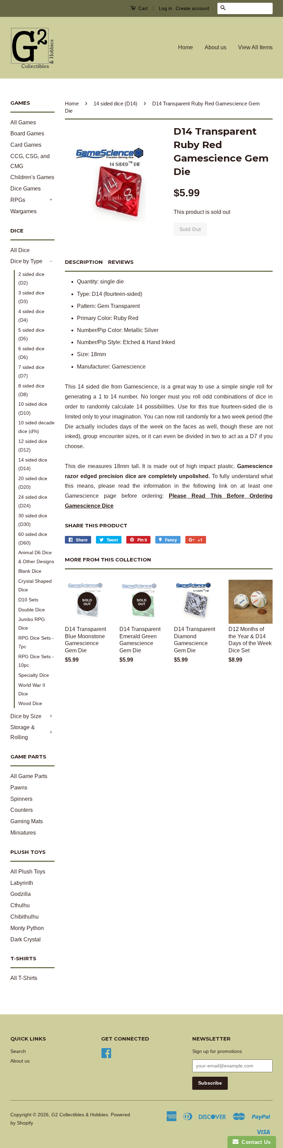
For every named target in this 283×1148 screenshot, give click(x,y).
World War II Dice (31, 689)
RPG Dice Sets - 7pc (36, 642)
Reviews (121, 262)
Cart (142, 8)
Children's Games (32, 177)
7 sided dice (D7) (31, 371)
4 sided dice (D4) (31, 316)
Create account (192, 8)
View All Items (255, 47)
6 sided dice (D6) (31, 353)
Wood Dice (30, 703)
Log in (165, 8)
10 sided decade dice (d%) (36, 427)
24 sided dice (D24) (32, 501)
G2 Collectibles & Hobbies (79, 1114)
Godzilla (20, 894)
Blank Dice (29, 571)
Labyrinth (21, 883)
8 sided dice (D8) (31, 390)
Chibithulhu (24, 917)
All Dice (20, 250)
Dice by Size (25, 716)
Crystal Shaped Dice (35, 585)
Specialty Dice (33, 675)
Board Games (27, 133)
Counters (21, 810)
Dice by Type (26, 261)
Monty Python (27, 928)
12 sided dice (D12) (32, 445)
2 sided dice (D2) (31, 278)
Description (84, 262)
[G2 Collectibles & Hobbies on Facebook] (106, 1052)
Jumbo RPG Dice (31, 624)
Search (18, 1051)
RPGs (17, 200)
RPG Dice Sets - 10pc (36, 661)
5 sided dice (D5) (31, 334)
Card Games (25, 145)
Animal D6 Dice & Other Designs (36, 557)
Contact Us (254, 1142)
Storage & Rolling (22, 732)
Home (185, 47)
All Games (23, 122)
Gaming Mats (26, 821)
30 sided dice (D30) (32, 520)
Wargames (23, 211)
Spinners (21, 799)
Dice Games (25, 189)
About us (215, 47)
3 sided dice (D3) (31, 297)
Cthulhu (20, 905)
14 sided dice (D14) (32, 464)
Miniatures (23, 833)
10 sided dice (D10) (32, 408)
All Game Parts (28, 776)
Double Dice (31, 609)
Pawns (18, 787)
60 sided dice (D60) (32, 538)
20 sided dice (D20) (32, 483)
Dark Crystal (25, 939)
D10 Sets (28, 599)
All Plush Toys (27, 872)
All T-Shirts (23, 978)
